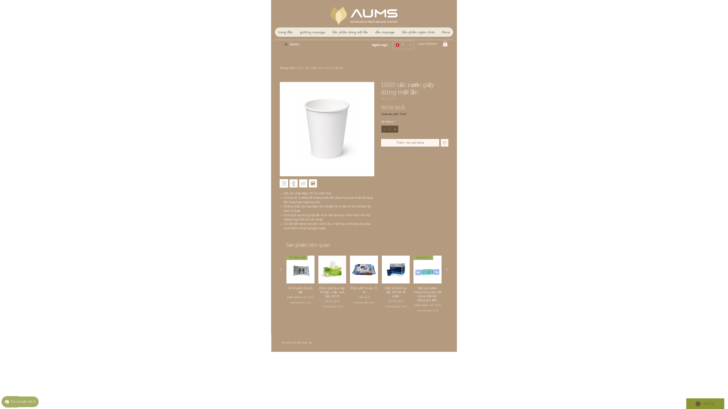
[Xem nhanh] (332, 270)
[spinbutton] (390, 129)
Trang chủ (287, 68)
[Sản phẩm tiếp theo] (447, 269)
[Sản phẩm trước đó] (281, 269)
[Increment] (395, 129)
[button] (445, 43)
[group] (364, 287)
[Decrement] (384, 129)
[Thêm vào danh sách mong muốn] (444, 143)
